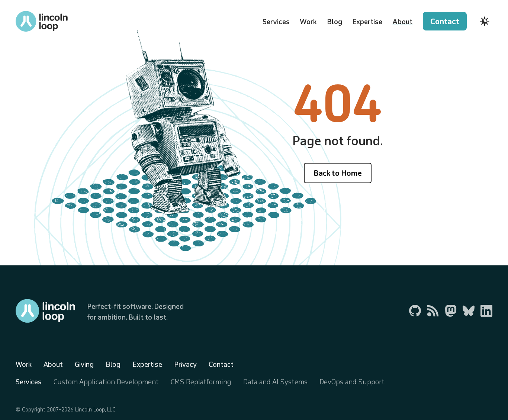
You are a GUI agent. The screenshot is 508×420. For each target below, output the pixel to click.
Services (276, 21)
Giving (84, 364)
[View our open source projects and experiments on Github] (415, 311)
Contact (444, 21)
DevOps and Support (352, 381)
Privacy (185, 364)
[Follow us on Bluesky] (469, 311)
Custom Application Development (106, 381)
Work (308, 21)
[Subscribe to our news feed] (433, 311)
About (402, 21)
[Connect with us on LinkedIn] (486, 311)
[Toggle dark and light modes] (484, 21)
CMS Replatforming (201, 381)
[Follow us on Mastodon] (451, 311)
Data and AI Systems (275, 381)
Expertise (367, 21)
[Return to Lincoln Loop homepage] (42, 21)
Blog (334, 21)
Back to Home (338, 173)
